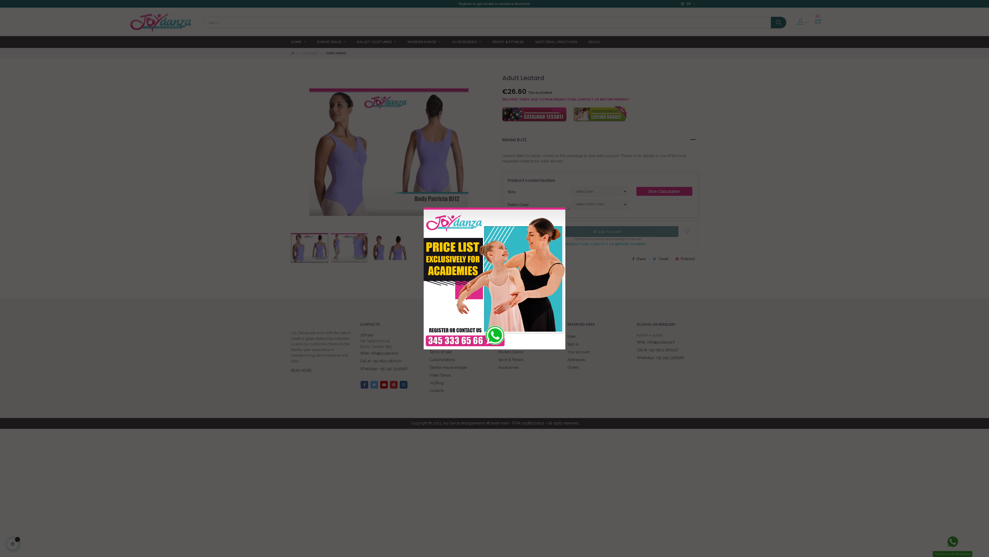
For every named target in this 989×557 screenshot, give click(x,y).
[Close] (568, 208)
